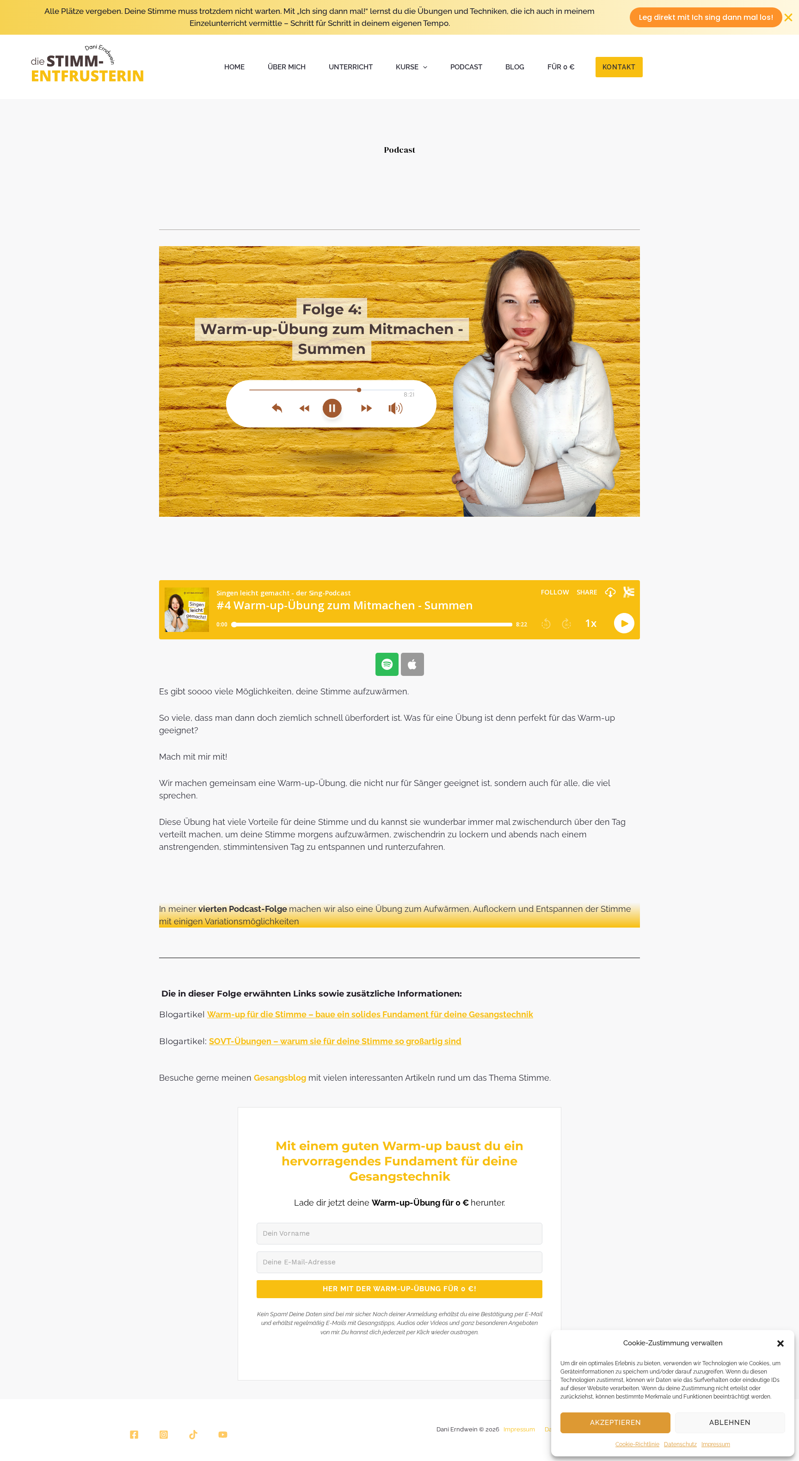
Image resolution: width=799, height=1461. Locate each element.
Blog (514, 67)
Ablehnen (730, 1422)
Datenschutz (680, 1444)
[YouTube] (223, 1435)
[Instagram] (164, 1435)
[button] (780, 1343)
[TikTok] (193, 1435)
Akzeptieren (615, 1422)
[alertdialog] (399, 17)
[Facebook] (134, 1435)
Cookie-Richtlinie (637, 1444)
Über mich (287, 67)
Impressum (715, 1444)
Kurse (407, 67)
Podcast (466, 67)
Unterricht (351, 67)
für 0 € (561, 67)
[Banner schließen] (788, 17)
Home (234, 67)
